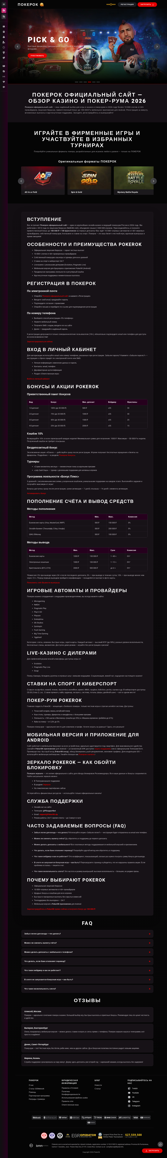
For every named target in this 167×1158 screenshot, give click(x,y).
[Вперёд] (153, 181)
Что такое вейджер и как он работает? (42, 970)
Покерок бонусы (67, 455)
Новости (98, 1085)
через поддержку (103, 749)
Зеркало (47, 785)
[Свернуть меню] (4, 4)
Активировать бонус (36, 493)
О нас (31, 1085)
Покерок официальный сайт (55, 296)
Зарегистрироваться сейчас (40, 342)
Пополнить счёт (34, 583)
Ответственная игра (70, 1105)
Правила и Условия (70, 1088)
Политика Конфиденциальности (71, 1092)
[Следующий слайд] (157, 46)
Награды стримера (37, 1099)
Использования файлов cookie (75, 1098)
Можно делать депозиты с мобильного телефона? (48, 952)
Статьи (98, 1089)
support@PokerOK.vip (49, 814)
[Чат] (160, 1144)
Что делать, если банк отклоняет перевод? (44, 961)
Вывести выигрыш (51, 583)
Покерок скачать (87, 754)
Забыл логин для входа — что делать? (42, 934)
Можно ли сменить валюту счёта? (40, 943)
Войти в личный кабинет (38, 379)
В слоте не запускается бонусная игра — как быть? (48, 979)
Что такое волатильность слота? (40, 989)
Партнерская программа (39, 1096)
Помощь (32, 1092)
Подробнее (36, 58)
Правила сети (67, 1101)
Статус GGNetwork (36, 1089)
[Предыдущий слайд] (18, 46)
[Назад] (21, 181)
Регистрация (127, 4)
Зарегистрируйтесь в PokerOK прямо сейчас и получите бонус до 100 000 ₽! (61, 909)
